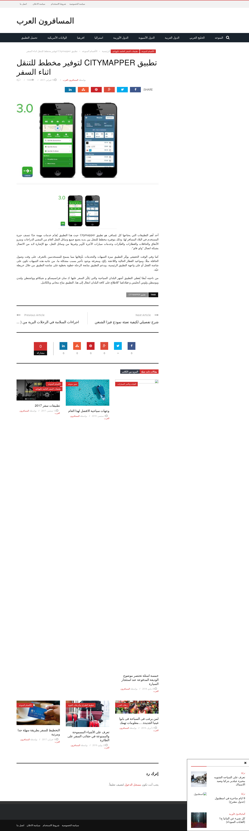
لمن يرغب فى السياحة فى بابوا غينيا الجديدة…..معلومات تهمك (139, 720)
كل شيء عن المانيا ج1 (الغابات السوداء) (232, 820)
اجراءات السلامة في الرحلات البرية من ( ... (48, 321)
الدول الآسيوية (147, 37)
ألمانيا (242, 813)
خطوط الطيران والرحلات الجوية (81, 705)
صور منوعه (72, 384)
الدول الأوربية (120, 37)
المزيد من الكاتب (130, 371)
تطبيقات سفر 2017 (47, 405)
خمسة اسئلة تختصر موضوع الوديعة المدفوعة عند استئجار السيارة (140, 679)
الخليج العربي (197, 37)
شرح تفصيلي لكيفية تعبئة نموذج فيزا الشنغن (127, 321)
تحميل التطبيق (29, 37)
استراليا (99, 37)
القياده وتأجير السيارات (126, 384)
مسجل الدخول (132, 784)
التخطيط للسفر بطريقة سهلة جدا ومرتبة (39, 732)
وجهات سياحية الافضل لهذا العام (88, 410)
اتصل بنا (23, 3)
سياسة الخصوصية (77, 3)
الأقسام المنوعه (147, 51)
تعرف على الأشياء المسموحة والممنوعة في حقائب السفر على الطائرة (88, 736)
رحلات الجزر (122, 705)
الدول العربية (172, 37)
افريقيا (80, 37)
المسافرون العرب (45, 20)
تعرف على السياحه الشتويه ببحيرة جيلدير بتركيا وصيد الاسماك (229, 780)
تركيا (243, 772)
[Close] (245, 763)
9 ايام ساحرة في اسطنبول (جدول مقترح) (230, 799)
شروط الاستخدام (58, 3)
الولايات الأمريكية (57, 37)
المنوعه (219, 37)
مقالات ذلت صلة (149, 371)
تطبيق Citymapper (137, 294)
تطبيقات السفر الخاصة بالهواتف (125, 51)
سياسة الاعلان (39, 3)
